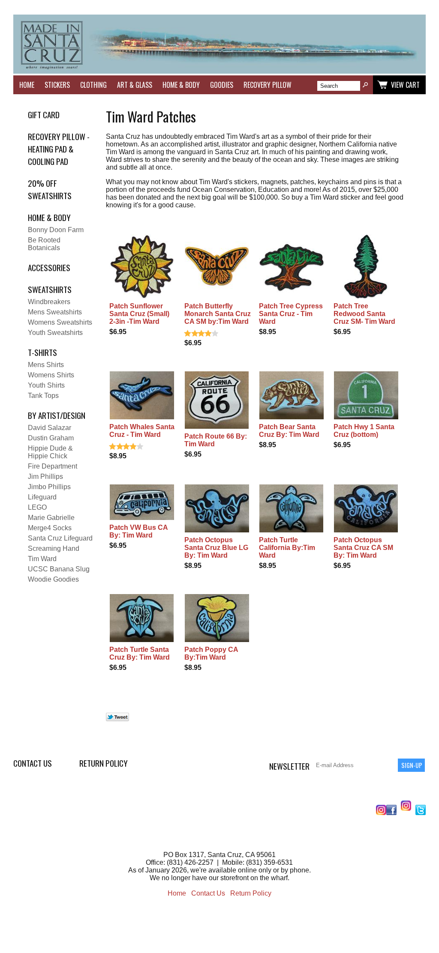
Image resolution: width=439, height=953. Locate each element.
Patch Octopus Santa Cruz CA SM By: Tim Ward (363, 547)
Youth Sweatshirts (55, 332)
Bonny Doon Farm (56, 229)
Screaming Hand (53, 548)
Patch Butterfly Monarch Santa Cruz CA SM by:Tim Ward (217, 313)
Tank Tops (43, 395)
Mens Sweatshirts (55, 312)
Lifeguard (42, 497)
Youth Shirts (46, 385)
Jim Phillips (45, 476)
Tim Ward (42, 558)
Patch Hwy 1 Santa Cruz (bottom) (364, 430)
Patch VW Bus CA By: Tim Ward (138, 531)
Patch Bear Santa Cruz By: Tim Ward (289, 430)
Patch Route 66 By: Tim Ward (215, 440)
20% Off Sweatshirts (50, 189)
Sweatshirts (50, 289)
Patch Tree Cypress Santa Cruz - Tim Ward (291, 313)
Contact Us (32, 763)
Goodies (221, 85)
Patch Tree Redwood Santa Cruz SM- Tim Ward (364, 313)
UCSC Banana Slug (59, 569)
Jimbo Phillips (49, 486)
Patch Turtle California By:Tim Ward (287, 547)
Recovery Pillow (268, 85)
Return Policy (103, 763)
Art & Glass (134, 85)
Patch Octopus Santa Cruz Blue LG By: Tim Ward (216, 547)
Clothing (93, 85)
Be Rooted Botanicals (44, 243)
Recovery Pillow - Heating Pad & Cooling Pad (59, 148)
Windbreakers (49, 301)
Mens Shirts (46, 364)
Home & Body (181, 85)
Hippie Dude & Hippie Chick (50, 452)
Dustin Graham (51, 438)
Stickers (57, 85)
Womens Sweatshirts (60, 322)
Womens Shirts (51, 375)
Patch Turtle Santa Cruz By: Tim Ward (139, 653)
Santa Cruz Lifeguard (60, 538)
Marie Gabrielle (51, 517)
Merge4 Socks (50, 528)
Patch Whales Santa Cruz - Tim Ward (141, 430)
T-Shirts (42, 352)
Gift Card (44, 114)
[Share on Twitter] (117, 719)
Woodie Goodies (53, 579)
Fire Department (52, 466)
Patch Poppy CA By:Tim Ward (211, 653)
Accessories (49, 267)
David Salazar (49, 427)
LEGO (37, 507)
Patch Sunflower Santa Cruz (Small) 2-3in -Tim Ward (139, 313)
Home (26, 85)
